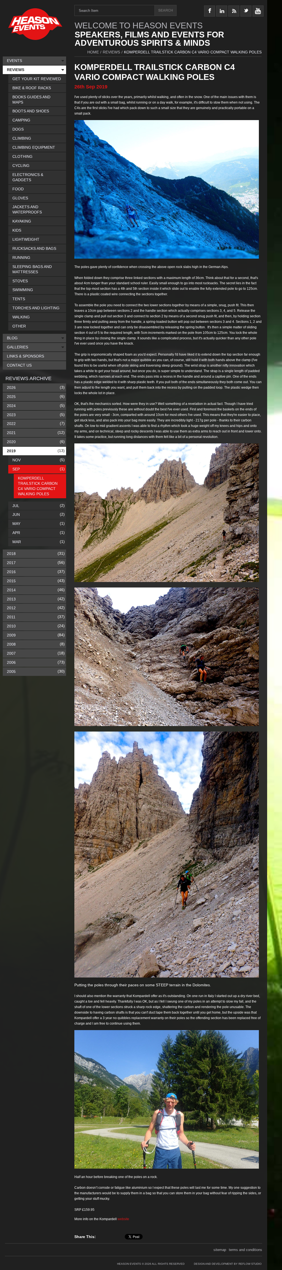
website (123, 1219)
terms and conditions (245, 1250)
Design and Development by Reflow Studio (228, 1263)
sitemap (219, 1250)
